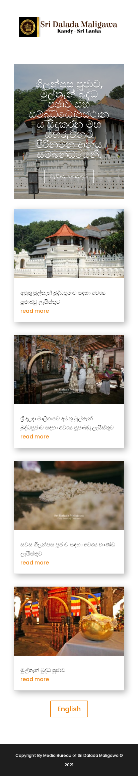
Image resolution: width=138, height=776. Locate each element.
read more (34, 311)
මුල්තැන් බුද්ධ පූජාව (42, 670)
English (69, 709)
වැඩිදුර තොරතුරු (69, 176)
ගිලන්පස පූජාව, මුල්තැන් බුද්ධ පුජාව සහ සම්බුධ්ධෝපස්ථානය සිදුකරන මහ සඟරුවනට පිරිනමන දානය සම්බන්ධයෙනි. (69, 119)
